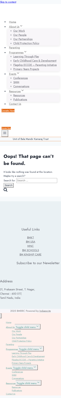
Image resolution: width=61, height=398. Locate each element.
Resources (19, 95)
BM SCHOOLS (30, 250)
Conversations (21, 86)
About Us (10, 327)
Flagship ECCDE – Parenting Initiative (35, 65)
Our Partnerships (23, 39)
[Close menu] (1, 315)
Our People (20, 35)
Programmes (12, 349)
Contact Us (15, 104)
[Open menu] (4, 133)
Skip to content (8, 2)
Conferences (20, 78)
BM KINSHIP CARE (30, 255)
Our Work (19, 31)
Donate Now (8, 110)
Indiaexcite (45, 311)
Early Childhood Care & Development (34, 61)
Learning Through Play (26, 56)
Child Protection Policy (26, 43)
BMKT (30, 238)
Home (12, 22)
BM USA (30, 242)
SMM (16, 82)
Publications (20, 99)
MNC (30, 246)
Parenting (14, 48)
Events (9, 368)
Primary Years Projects (26, 69)
